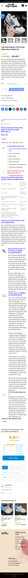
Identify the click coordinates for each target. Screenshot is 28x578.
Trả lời (2, 492)
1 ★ (17, 472)
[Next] (24, 24)
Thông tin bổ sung (5, 124)
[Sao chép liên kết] (25, 109)
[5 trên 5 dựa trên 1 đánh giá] (14, 54)
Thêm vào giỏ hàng (16, 89)
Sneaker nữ (14, 100)
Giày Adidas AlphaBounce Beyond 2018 (20, 519)
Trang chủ (3, 44)
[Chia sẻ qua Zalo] (6, 109)
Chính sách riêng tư (13, 565)
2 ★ (11, 472)
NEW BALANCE (10, 98)
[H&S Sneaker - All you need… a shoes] (12, 5)
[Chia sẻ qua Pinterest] (17, 109)
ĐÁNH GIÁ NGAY (13, 458)
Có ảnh (5, 477)
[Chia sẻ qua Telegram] (13, 109)
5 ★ (12, 467)
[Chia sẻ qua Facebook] (2, 109)
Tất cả (5, 467)
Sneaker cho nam (7, 100)
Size (2, 83)
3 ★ (4, 472)
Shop (9, 44)
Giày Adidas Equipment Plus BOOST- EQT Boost (7, 519)
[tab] (14, 120)
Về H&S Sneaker (20, 537)
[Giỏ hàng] (26, 5)
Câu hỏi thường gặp (13, 563)
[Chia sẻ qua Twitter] (10, 109)
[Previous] (3, 24)
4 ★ (18, 467)
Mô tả (2, 120)
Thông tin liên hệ (12, 561)
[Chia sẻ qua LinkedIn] (21, 109)
